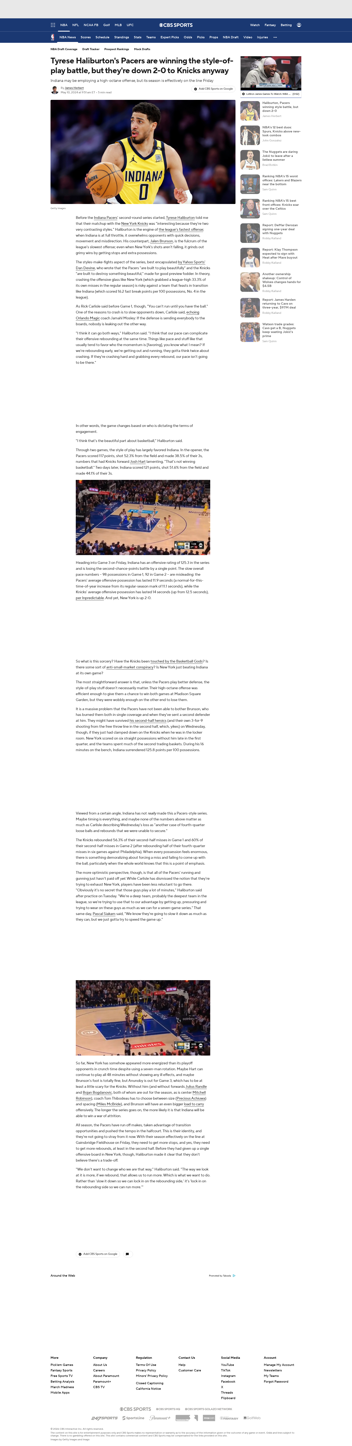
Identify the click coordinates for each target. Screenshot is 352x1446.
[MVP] (209, 1416)
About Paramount (106, 1376)
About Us (100, 1365)
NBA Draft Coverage (64, 49)
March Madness (62, 1387)
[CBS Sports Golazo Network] (208, 1409)
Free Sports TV (62, 1376)
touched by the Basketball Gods (177, 553)
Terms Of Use (146, 1365)
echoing (192, 312)
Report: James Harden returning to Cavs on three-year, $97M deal (279, 304)
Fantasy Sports (61, 1370)
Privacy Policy (146, 1370)
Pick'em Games (62, 1365)
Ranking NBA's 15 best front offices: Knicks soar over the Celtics (280, 205)
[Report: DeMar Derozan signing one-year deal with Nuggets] (250, 233)
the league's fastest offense (181, 229)
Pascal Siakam (104, 751)
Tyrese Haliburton (180, 217)
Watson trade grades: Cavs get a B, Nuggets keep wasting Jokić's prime (279, 330)
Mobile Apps (60, 1393)
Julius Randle (196, 869)
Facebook (228, 1382)
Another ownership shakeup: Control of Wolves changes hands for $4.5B (281, 280)
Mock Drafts (142, 49)
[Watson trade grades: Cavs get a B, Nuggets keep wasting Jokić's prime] (250, 332)
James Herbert (74, 88)
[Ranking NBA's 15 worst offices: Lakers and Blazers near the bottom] (250, 184)
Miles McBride (109, 887)
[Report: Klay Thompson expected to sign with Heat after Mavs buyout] (250, 257)
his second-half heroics (148, 612)
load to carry (194, 887)
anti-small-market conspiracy (129, 559)
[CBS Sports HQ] (168, 1409)
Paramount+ (102, 1382)
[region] (271, 73)
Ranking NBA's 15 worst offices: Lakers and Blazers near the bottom (281, 180)
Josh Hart (138, 407)
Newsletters (273, 1370)
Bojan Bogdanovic (97, 875)
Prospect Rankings (116, 49)
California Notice (148, 1389)
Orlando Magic (88, 318)
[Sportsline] (133, 1417)
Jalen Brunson (161, 241)
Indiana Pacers (105, 217)
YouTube (227, 1365)
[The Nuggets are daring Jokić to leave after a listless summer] (250, 160)
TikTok (225, 1370)
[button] (275, 37)
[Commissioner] (187, 1416)
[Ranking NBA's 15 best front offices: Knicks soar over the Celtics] (250, 208)
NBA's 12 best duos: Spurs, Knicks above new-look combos (281, 131)
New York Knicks (134, 223)
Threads (227, 1393)
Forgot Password (276, 1382)
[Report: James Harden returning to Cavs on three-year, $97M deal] (250, 307)
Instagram (228, 1376)
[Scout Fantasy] (229, 1418)
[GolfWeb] (252, 1418)
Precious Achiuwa (191, 881)
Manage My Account (279, 1365)
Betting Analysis (62, 1382)
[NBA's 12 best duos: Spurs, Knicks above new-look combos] (250, 135)
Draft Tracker (90, 49)
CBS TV (99, 1387)
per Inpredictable (90, 543)
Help (182, 1365)
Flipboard (228, 1398)
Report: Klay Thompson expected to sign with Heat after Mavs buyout (280, 253)
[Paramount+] (160, 1417)
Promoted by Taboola (220, 1059)
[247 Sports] (104, 1417)
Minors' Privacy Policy (152, 1376)
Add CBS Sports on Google (216, 89)
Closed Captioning (149, 1383)
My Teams (271, 1376)
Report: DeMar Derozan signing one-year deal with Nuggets (280, 229)
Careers (99, 1370)
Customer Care (189, 1370)
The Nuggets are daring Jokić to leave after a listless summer (280, 156)
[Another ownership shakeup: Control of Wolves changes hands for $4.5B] (250, 282)
